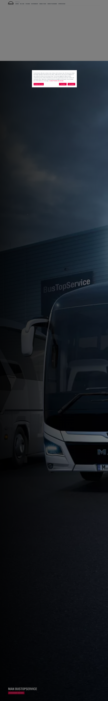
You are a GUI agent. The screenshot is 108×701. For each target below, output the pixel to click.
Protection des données (58, 80)
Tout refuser (63, 84)
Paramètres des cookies (38, 84)
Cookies (51, 80)
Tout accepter (71, 84)
